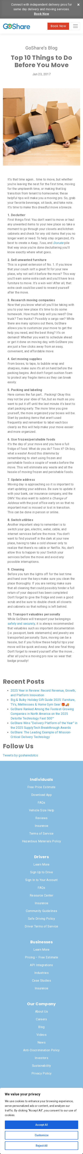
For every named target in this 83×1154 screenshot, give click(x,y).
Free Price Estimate (41, 787)
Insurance (41, 826)
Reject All (41, 1145)
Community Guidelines (41, 911)
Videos (41, 1035)
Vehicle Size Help (41, 810)
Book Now (41, 14)
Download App (41, 795)
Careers (41, 1019)
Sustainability (41, 1066)
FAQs (41, 802)
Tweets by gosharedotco (20, 755)
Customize (41, 1135)
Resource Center (41, 895)
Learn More (41, 864)
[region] (41, 1121)
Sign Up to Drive (41, 872)
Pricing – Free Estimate (41, 957)
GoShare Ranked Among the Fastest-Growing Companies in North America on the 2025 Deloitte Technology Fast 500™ (42, 713)
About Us (41, 1011)
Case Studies (41, 980)
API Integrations (41, 965)
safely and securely (21, 623)
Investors (41, 1058)
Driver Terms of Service (41, 926)
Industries (41, 973)
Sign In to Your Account (41, 880)
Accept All (41, 1124)
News (41, 1042)
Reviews (41, 818)
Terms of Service (41, 833)
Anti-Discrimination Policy (41, 1050)
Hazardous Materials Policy (41, 841)
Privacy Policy (41, 1073)
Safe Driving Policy (41, 918)
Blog (41, 1027)
